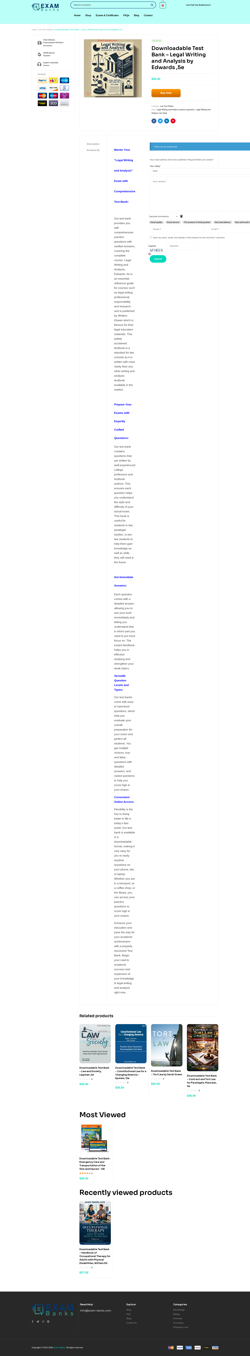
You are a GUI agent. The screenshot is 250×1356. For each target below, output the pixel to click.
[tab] (93, 144)
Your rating (155, 166)
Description (93, 144)
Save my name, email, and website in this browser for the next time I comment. (189, 237)
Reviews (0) (93, 150)
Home (34, 30)
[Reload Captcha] (157, 254)
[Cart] (163, 5)
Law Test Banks (45, 30)
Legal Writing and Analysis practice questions (176, 110)
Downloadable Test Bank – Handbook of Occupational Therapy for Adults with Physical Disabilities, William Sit (95, 1256)
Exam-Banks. (60, 1347)
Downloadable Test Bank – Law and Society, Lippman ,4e (94, 1071)
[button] (198, 5)
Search (152, 4)
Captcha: (152, 246)
